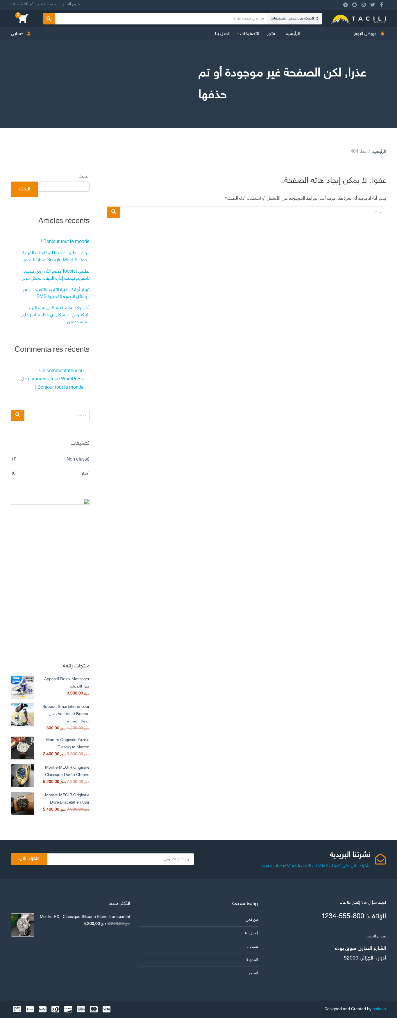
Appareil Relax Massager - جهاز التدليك (66, 683)
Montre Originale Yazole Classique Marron (68, 744)
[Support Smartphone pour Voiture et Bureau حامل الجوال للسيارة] (22, 714)
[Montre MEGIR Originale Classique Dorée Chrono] (22, 775)
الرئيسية (293, 34)
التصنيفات (249, 34)
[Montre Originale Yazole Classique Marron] (22, 748)
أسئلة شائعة (23, 4)
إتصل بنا (251, 933)
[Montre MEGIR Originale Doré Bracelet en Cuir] (22, 803)
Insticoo (378, 1009)
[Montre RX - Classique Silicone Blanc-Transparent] (22, 925)
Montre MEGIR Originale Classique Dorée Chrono (67, 771)
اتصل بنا (222, 34)
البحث (84, 176)
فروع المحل (71, 4)
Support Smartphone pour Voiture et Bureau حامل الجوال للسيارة (66, 714)
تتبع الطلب (47, 4)
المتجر (272, 34)
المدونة (252, 959)
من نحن (252, 919)
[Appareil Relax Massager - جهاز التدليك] (22, 687)
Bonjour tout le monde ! (65, 242)
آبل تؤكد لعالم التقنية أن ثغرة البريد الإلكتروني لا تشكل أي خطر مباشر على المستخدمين (55, 315)
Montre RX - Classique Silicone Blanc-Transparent (85, 916)
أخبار (86, 474)
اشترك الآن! (29, 859)
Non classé (78, 459)
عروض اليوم (365, 34)
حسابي (17, 34)
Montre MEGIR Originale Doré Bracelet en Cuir (67, 799)
